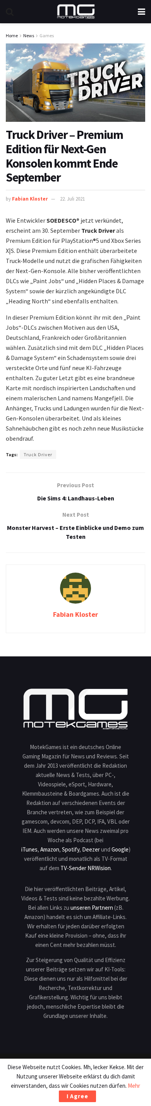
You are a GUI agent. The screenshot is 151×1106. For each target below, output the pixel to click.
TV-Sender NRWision (85, 868)
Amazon (49, 849)
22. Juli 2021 (72, 199)
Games (46, 35)
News (28, 35)
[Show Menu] (141, 11)
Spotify (70, 849)
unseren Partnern (91, 907)
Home (12, 35)
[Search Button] (10, 11)
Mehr (134, 1085)
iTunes (29, 849)
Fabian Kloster (30, 199)
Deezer (91, 849)
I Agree (77, 1096)
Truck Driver (38, 454)
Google (120, 849)
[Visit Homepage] (76, 11)
